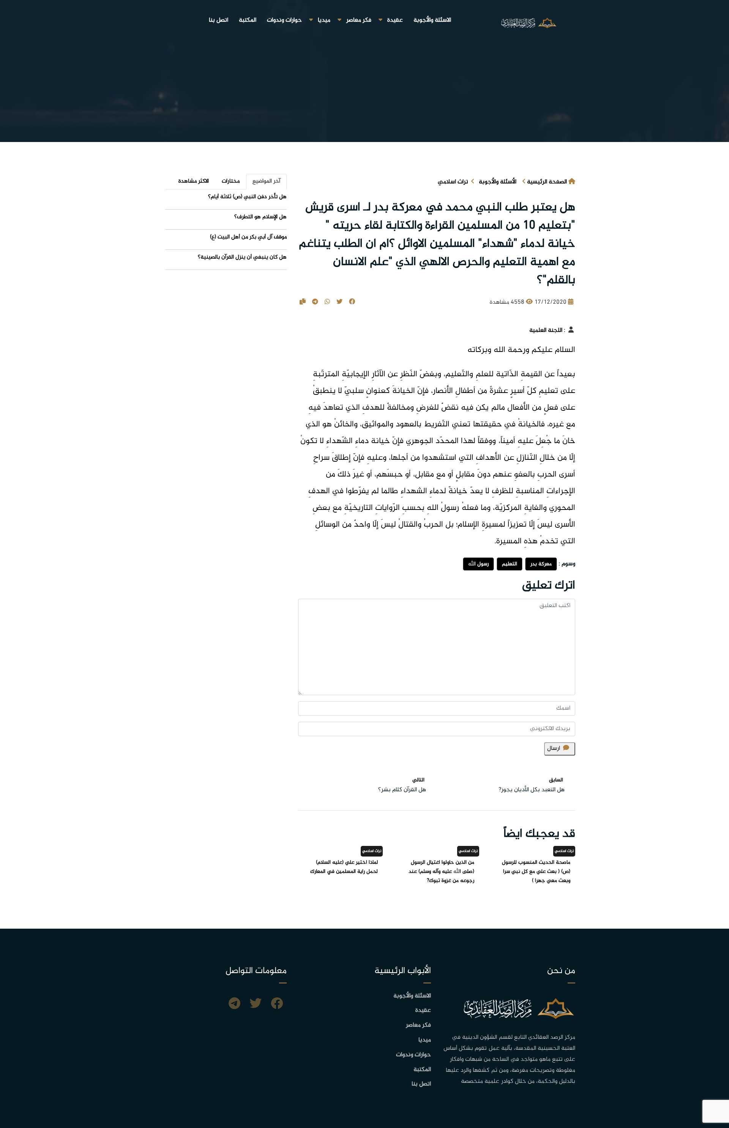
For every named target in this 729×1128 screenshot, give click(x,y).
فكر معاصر (358, 20)
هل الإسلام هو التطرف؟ (260, 217)
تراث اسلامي (453, 182)
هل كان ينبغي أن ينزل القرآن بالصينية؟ (242, 257)
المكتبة (247, 20)
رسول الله (478, 564)
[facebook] (277, 1004)
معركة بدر (541, 564)
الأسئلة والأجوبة (497, 182)
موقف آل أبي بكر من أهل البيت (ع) (248, 237)
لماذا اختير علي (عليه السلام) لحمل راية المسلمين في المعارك (344, 867)
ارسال (553, 748)
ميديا (324, 20)
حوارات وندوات (284, 20)
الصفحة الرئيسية (547, 182)
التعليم (509, 564)
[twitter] (255, 1004)
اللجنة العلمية (545, 330)
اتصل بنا (218, 20)
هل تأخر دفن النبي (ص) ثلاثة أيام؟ (247, 197)
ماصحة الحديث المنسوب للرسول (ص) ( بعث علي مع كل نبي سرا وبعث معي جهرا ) (536, 871)
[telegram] (234, 1004)
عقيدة (395, 20)
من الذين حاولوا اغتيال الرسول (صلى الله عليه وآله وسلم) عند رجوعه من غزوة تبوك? (441, 871)
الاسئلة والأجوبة (432, 20)
